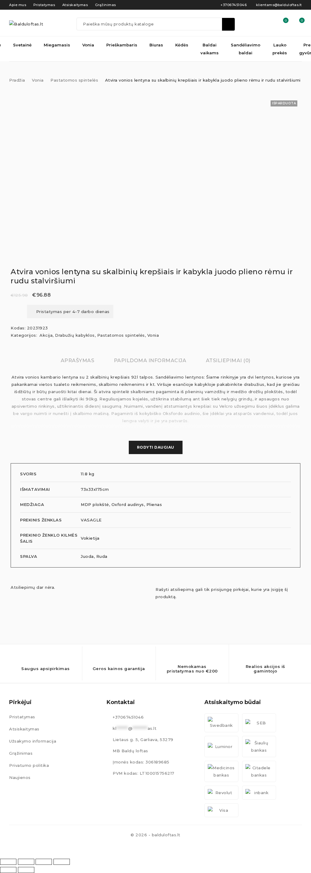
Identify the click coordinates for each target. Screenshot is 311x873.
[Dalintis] (44, 862)
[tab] (77, 360)
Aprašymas (77, 360)
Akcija (46, 335)
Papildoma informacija (150, 360)
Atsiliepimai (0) (228, 360)
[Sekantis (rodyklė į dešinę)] (26, 870)
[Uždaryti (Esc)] (61, 862)
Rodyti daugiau (155, 447)
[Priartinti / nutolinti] (8, 862)
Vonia (38, 80)
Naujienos (20, 777)
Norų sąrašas (285, 20)
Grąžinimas (20, 753)
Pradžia (17, 80)
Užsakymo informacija (32, 741)
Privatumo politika (29, 765)
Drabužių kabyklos (75, 335)
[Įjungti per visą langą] (26, 862)
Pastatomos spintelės (74, 80)
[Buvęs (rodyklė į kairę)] (8, 870)
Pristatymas (22, 716)
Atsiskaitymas (24, 728)
